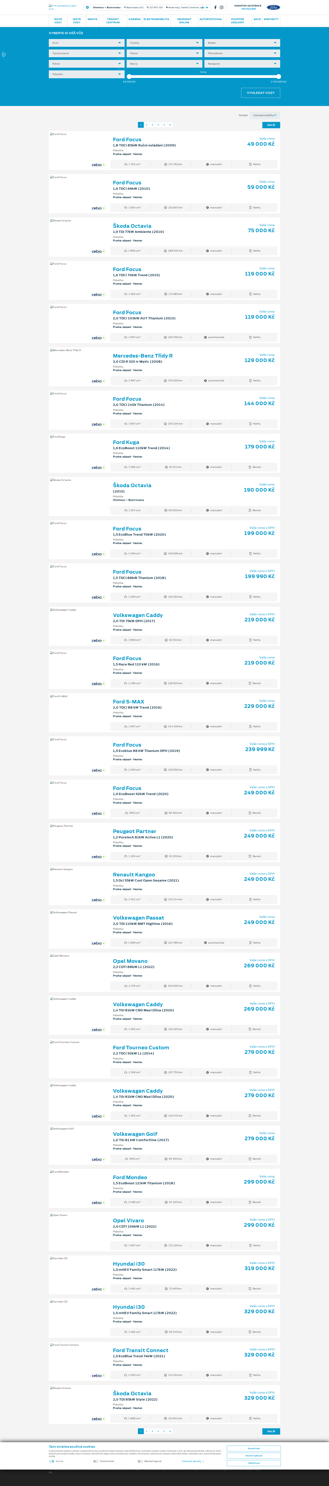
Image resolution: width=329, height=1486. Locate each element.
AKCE (257, 19)
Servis (92, 19)
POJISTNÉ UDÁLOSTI (237, 20)
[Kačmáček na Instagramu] (223, 7)
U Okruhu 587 (139, 7)
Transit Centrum (113, 20)
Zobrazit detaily (192, 1461)
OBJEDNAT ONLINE (184, 20)
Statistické (107, 1461)
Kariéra (135, 19)
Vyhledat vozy (261, 93)
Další (271, 125)
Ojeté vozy (77, 20)
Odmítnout (254, 1463)
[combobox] (87, 43)
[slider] (129, 76)
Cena (203, 72)
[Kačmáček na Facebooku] (217, 7)
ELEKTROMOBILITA (156, 19)
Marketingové (153, 1461)
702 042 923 (248, 8)
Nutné (59, 1461)
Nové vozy (58, 20)
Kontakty (271, 19)
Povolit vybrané (254, 1455)
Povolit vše (254, 1448)
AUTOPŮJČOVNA (210, 19)
